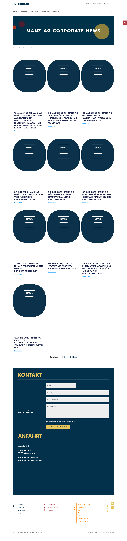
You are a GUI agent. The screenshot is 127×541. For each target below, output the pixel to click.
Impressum (110, 532)
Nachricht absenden (58, 426)
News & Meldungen (55, 507)
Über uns (23, 12)
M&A (79, 516)
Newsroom (46, 12)
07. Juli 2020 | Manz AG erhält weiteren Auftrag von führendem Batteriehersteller (28, 196)
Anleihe (80, 513)
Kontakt (90, 532)
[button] (111, 12)
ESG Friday (51, 504)
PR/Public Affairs (83, 521)
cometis (20, 504)
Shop (55, 12)
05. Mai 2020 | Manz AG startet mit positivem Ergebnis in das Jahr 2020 (62, 266)
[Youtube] (112, 503)
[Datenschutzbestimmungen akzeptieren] (74, 421)
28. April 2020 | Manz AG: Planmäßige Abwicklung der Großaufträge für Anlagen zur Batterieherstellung (96, 268)
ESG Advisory (83, 507)
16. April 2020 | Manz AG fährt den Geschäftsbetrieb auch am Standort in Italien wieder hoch (29, 342)
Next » (75, 357)
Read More (18, 131)
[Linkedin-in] (112, 507)
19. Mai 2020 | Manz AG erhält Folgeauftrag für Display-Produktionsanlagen (28, 267)
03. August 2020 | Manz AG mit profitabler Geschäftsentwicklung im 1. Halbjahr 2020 (97, 117)
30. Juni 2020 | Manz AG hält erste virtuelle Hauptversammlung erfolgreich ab (61, 196)
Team (88, 3)
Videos (50, 510)
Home (15, 12)
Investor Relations (84, 504)
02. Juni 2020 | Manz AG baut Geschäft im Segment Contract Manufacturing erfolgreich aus (97, 196)
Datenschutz (99, 532)
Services (34, 12)
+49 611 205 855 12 (26, 412)
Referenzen (97, 3)
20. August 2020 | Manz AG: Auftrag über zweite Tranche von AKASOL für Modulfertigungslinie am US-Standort (63, 118)
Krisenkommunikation (85, 518)
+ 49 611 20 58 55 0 (31, 457)
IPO (79, 510)
